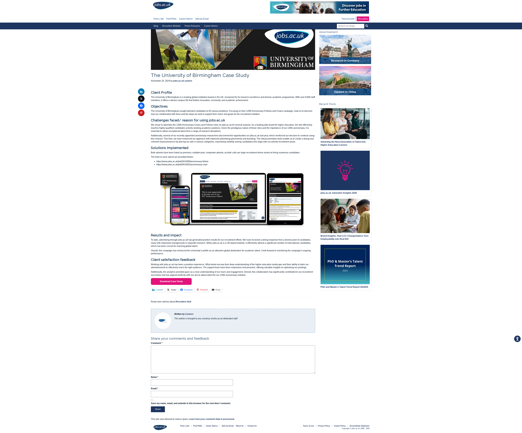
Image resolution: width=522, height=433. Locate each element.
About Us (240, 426)
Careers (189, 314)
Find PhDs (197, 426)
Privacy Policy (324, 426)
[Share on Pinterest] (141, 113)
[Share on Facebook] (141, 105)
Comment (156, 343)
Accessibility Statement (359, 426)
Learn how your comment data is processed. (212, 419)
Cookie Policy (340, 426)
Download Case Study (171, 281)
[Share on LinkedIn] (141, 91)
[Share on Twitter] (141, 98)
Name (154, 377)
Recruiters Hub (183, 301)
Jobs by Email (228, 426)
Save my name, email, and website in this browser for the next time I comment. (191, 403)
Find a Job (184, 426)
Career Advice (212, 426)
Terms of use (308, 426)
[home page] (163, 5)
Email (154, 388)
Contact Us (252, 426)
